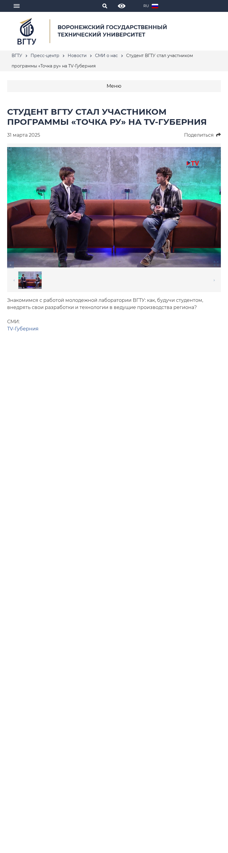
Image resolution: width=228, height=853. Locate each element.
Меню (114, 86)
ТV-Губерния (23, 329)
